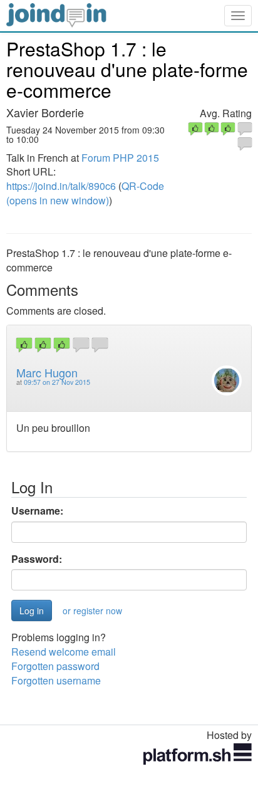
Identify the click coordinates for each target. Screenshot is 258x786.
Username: (37, 511)
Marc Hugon (47, 372)
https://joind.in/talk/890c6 (61, 186)
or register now (92, 610)
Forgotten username (56, 680)
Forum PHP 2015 (120, 157)
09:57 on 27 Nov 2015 (57, 382)
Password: (36, 559)
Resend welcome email (63, 651)
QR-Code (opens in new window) (85, 193)
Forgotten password (55, 666)
